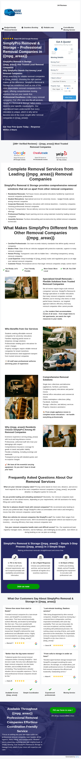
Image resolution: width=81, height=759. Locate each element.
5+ (70, 91)
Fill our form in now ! (63, 710)
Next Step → (69, 97)
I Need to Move (56, 78)
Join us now (23, 586)
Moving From (55, 62)
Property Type (55, 86)
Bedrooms (67, 86)
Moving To (54, 70)
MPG (77, 757)
